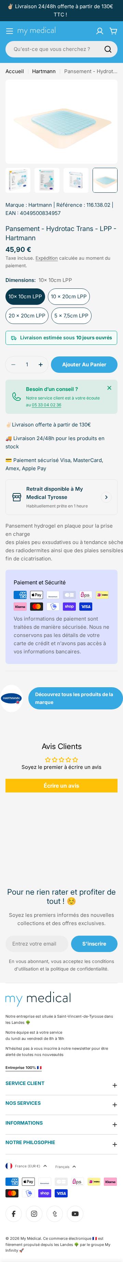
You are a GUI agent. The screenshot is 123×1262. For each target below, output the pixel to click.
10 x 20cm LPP (69, 296)
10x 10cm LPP (25, 296)
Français (62, 1167)
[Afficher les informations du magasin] (106, 497)
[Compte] (100, 31)
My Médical (30, 1238)
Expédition (47, 258)
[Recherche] (108, 49)
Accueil (14, 71)
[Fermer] (109, 387)
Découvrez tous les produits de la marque (74, 698)
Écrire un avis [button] (61, 785)
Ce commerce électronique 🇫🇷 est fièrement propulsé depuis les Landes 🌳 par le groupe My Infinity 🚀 (57, 1244)
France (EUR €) (27, 1166)
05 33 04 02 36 (46, 404)
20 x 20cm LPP (27, 315)
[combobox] (61, 49)
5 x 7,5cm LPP (71, 315)
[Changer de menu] (9, 31)
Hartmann (44, 71)
